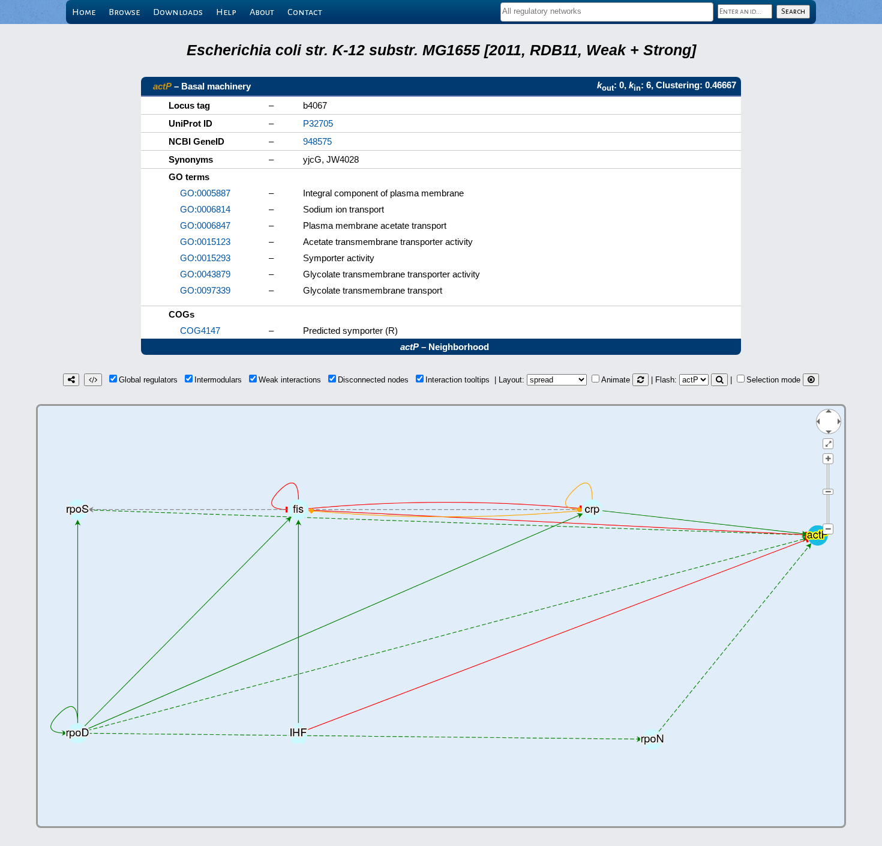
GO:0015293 (205, 258)
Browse (124, 12)
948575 (317, 141)
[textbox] (607, 11)
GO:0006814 (205, 209)
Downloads (178, 12)
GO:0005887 (205, 193)
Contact (304, 12)
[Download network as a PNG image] (71, 379)
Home (83, 12)
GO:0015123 (205, 242)
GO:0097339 (205, 290)
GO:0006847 (205, 225)
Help (226, 12)
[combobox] (606, 12)
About (262, 12)
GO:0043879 (205, 274)
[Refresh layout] (640, 379)
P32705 (318, 123)
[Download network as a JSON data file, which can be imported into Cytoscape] (93, 379)
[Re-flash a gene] (719, 379)
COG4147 (200, 330)
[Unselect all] (811, 379)
